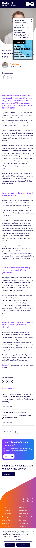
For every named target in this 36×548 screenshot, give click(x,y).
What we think (6, 50)
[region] (18, 538)
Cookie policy (16, 536)
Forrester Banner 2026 (23, 39)
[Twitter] (7, 77)
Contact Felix (6, 365)
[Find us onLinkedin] (32, 500)
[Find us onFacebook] (23, 500)
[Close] (33, 531)
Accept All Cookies (23, 544)
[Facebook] (3, 77)
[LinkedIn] (11, 77)
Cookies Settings (18, 539)
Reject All (9, 544)
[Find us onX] (27, 500)
